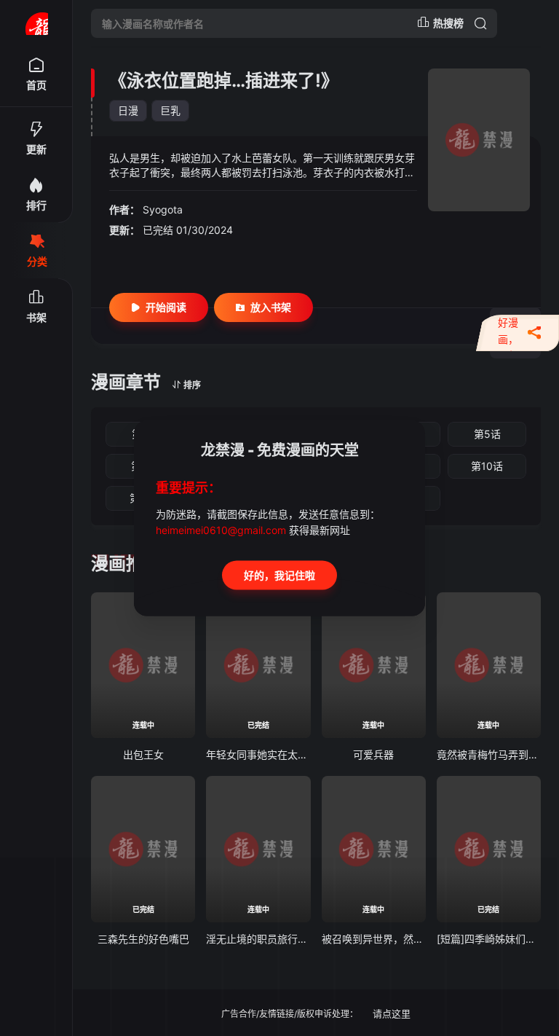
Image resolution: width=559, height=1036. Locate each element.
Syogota (163, 209)
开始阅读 (166, 307)
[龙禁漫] (36, 23)
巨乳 (170, 110)
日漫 (128, 110)
